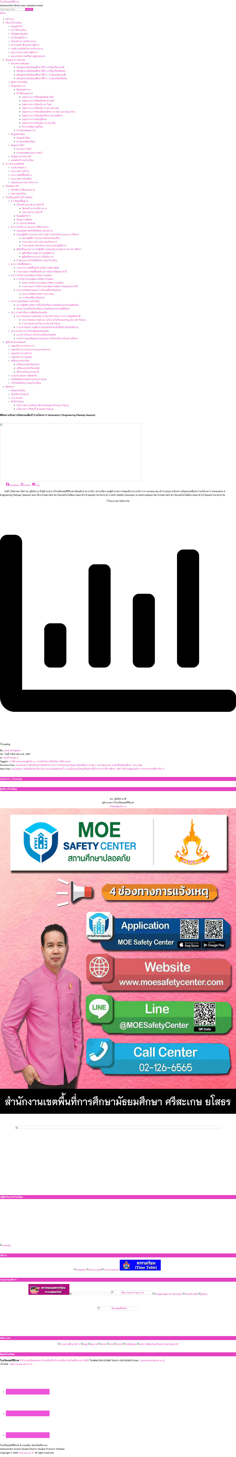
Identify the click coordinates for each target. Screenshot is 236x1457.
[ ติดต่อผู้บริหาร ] (118, 806)
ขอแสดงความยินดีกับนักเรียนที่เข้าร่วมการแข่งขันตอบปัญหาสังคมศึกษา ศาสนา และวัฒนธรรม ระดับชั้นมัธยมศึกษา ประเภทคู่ (79, 765)
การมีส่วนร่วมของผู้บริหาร (22, 761)
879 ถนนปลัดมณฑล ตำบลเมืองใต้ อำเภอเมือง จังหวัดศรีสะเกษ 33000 (54, 1360)
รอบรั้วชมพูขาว (11, 758)
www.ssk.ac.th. (26, 1453)
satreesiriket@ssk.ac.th (152, 1360)
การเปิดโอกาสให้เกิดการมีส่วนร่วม (53, 761)
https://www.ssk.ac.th (21, 1364)
